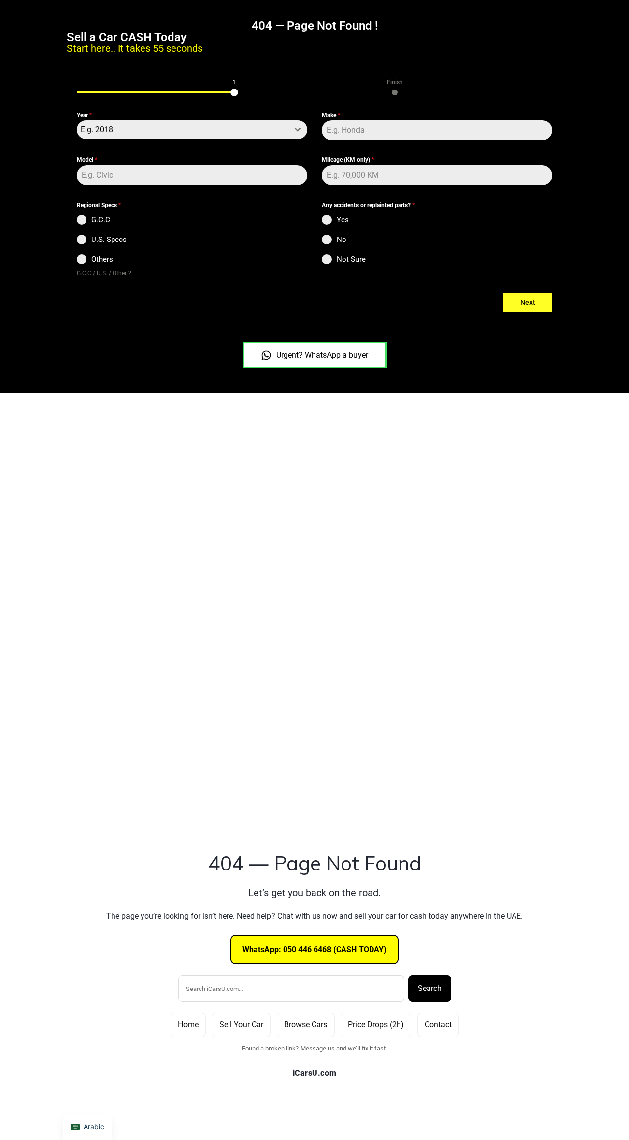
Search (430, 988)
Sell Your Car (241, 1024)
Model (87, 159)
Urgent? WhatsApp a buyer (322, 355)
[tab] (234, 86)
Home (188, 1024)
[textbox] (182, 129)
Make (331, 115)
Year (84, 115)
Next (527, 302)
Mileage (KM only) (348, 159)
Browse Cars (305, 1024)
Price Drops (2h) (376, 1024)
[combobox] (192, 129)
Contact (438, 1024)
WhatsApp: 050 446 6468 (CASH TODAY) (314, 949)
